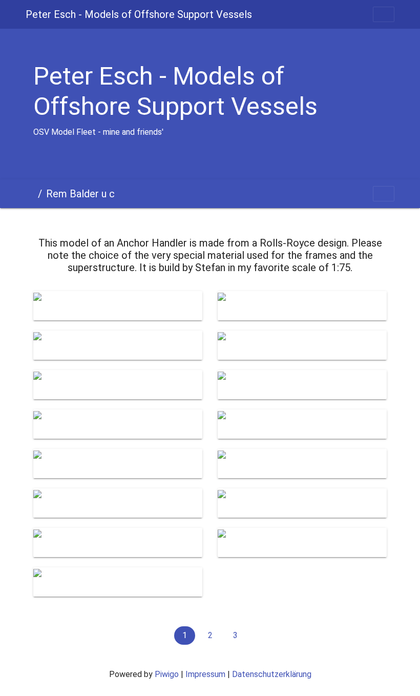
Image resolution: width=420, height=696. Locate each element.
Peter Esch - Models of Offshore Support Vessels (139, 14)
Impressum (205, 674)
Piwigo (167, 674)
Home (30, 193)
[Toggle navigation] (383, 14)
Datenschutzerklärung (271, 674)
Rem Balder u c (80, 194)
